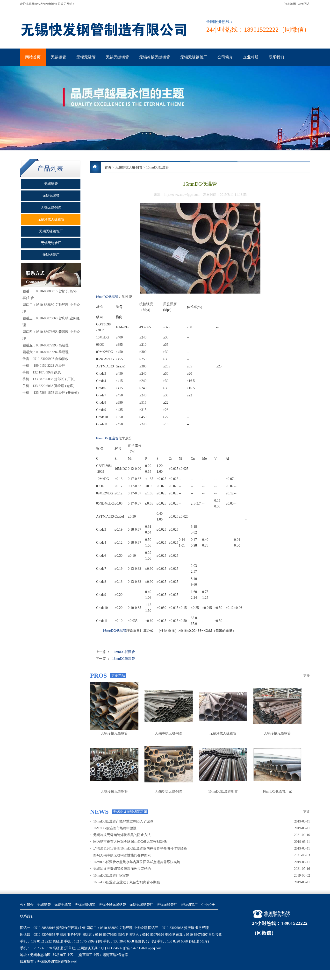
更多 (306, 675)
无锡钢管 (58, 57)
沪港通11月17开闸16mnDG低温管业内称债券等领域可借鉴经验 (138, 848)
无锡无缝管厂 (167, 905)
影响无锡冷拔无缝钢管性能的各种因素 (120, 855)
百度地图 (290, 4)
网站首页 (33, 57)
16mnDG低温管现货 (223, 791)
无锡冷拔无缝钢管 (154, 57)
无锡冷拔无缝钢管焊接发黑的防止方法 (120, 835)
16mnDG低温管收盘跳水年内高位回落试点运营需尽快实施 (135, 862)
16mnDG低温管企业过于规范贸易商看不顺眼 (125, 882)
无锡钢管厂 (189, 905)
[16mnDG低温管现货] (223, 764)
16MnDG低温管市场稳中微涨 (113, 828)
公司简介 (225, 57)
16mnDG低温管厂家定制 (109, 875)
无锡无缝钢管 (117, 57)
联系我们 (276, 57)
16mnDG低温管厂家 (277, 791)
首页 (108, 167)
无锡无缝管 (86, 57)
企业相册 (250, 57)
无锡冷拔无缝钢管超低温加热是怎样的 (120, 869)
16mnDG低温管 (107, 297)
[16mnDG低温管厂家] (277, 764)
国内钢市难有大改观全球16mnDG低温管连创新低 (128, 841)
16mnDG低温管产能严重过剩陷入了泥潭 (121, 821)
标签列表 (304, 4)
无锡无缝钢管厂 (193, 57)
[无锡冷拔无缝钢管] (114, 706)
